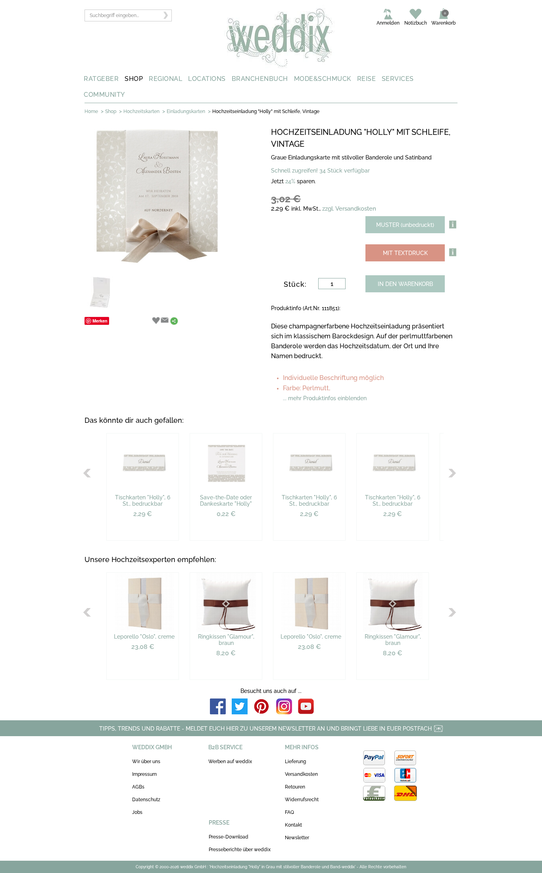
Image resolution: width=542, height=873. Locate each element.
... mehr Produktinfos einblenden (325, 398)
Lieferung (295, 761)
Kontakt (293, 825)
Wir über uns (146, 761)
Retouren (295, 787)
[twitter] (239, 707)
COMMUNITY (104, 94)
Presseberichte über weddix (240, 849)
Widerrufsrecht (302, 799)
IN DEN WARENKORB (405, 284)
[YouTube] (306, 707)
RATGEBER (101, 79)
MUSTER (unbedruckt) (405, 225)
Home (91, 111)
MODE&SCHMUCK (322, 79)
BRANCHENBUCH (260, 79)
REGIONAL (165, 79)
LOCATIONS (207, 79)
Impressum (144, 774)
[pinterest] (262, 707)
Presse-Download (228, 837)
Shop (110, 111)
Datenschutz (146, 799)
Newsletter (297, 837)
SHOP (134, 79)
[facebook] (217, 707)
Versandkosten (301, 774)
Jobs (137, 812)
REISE (366, 79)
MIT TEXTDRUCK (405, 253)
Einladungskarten (186, 111)
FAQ (289, 812)
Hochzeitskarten (141, 111)
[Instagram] (284, 707)
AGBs (138, 787)
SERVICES (398, 79)
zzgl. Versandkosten (349, 208)
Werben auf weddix (230, 761)
